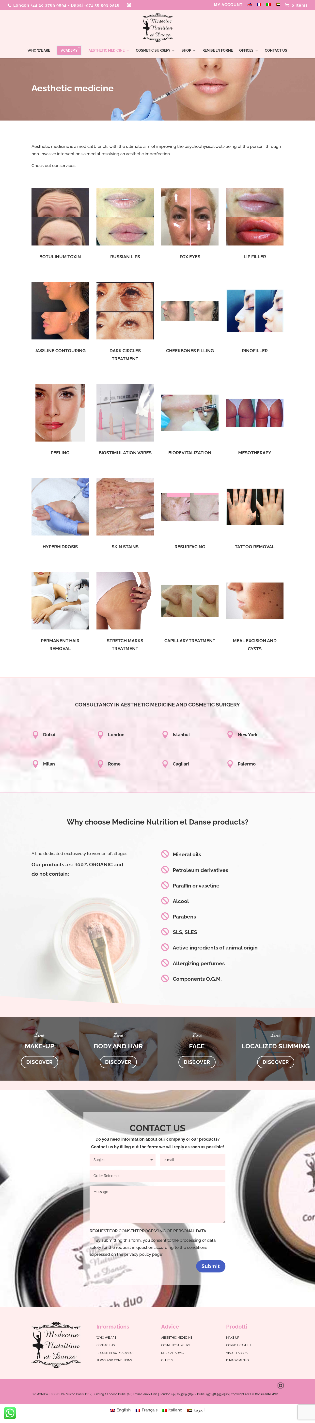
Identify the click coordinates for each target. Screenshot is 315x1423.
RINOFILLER (255, 350)
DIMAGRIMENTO (237, 1360)
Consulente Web (266, 1394)
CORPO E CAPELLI (238, 1345)
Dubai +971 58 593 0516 (95, 5)
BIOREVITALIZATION (189, 452)
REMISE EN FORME (218, 50)
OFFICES (246, 50)
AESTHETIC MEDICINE (107, 50)
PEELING (60, 452)
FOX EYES (190, 256)
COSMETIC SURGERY (153, 50)
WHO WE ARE (39, 50)
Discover (39, 1062)
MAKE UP (232, 1337)
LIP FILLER (255, 256)
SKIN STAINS (125, 546)
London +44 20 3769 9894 (39, 5)
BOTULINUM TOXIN (60, 256)
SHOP (186, 50)
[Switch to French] (259, 6)
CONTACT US (276, 50)
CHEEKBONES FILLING (190, 350)
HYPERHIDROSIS (60, 546)
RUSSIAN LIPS (125, 256)
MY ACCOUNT (228, 5)
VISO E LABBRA (237, 1353)
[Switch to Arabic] (278, 6)
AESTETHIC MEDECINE (176, 1337)
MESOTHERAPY (254, 452)
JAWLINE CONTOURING (60, 350)
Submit (211, 1266)
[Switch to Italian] (268, 6)
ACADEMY (69, 50)
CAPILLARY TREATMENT (189, 640)
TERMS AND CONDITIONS (114, 1360)
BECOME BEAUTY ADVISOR (115, 1353)
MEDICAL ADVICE (173, 1353)
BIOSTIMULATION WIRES (125, 452)
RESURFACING (189, 546)
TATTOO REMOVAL (255, 546)
